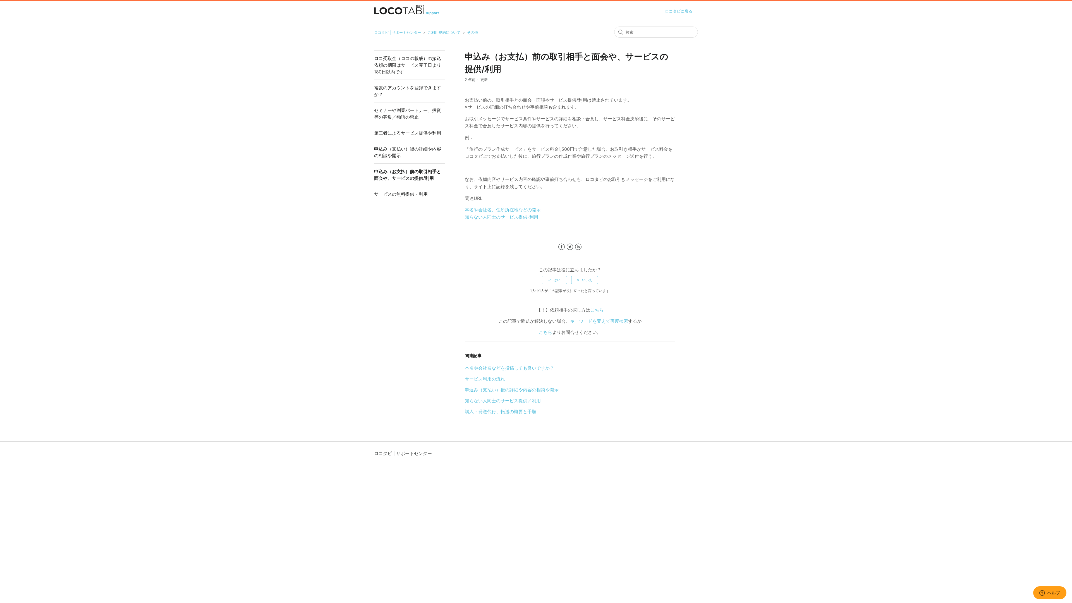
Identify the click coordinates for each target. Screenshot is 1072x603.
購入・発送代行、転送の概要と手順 (500, 411)
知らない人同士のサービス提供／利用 (503, 400)
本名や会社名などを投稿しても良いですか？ (509, 368)
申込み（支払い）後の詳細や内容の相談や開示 (407, 152)
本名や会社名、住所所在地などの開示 (503, 209)
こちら (597, 310)
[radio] (554, 280)
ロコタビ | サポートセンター (397, 32)
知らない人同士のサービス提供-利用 (501, 217)
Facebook (561, 246)
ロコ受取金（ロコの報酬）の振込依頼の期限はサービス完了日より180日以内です (407, 65)
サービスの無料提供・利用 (401, 194)
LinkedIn (578, 246)
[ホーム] (406, 13)
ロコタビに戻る (678, 11)
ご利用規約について (444, 32)
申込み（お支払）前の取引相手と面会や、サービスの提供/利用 (407, 175)
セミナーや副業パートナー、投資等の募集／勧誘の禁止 (407, 113)
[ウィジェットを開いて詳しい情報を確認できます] (1049, 593)
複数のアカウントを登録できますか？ (407, 91)
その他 (472, 32)
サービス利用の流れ (485, 379)
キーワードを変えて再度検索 (599, 321)
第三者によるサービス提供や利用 (407, 133)
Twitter (569, 246)
